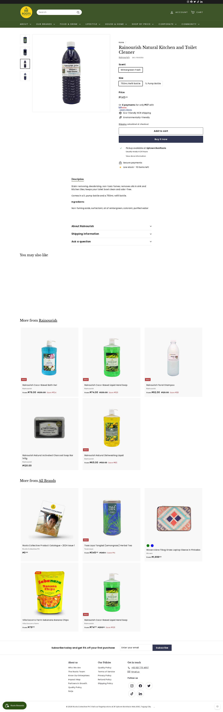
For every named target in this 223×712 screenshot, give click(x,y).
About (24, 24)
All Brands (47, 481)
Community (189, 24)
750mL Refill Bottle (131, 83)
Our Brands (44, 24)
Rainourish (124, 57)
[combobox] (59, 12)
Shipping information (85, 234)
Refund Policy (104, 679)
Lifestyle (92, 24)
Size (121, 78)
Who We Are (74, 667)
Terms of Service (106, 671)
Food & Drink (69, 24)
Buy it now (161, 139)
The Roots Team (76, 671)
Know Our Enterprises (78, 675)
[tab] (77, 179)
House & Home (115, 24)
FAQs (70, 691)
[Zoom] (71, 73)
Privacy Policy (104, 675)
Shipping (122, 124)
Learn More (126, 109)
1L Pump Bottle (153, 83)
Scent (122, 64)
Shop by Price (142, 24)
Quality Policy (75, 687)
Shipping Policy (105, 683)
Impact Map (74, 679)
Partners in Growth (77, 683)
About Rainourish (82, 226)
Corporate (166, 24)
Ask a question (81, 241)
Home (121, 42)
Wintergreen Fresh (131, 69)
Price (122, 92)
